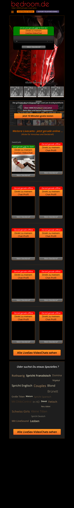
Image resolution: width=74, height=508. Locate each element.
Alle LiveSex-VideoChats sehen (37, 353)
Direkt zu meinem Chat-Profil (51, 149)
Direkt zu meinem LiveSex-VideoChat (34, 31)
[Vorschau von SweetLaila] (23, 171)
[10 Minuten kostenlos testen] (14, 11)
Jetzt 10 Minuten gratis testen (38, 115)
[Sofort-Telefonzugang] (15, 11)
